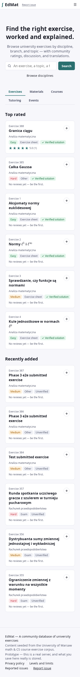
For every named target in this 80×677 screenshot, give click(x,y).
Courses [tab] (57, 92)
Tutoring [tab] (15, 100)
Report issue (29, 4)
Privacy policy (14, 663)
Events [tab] (34, 100)
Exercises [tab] (15, 92)
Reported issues (16, 668)
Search (66, 66)
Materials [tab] (36, 92)
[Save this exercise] (66, 128)
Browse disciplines (40, 76)
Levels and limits (41, 663)
